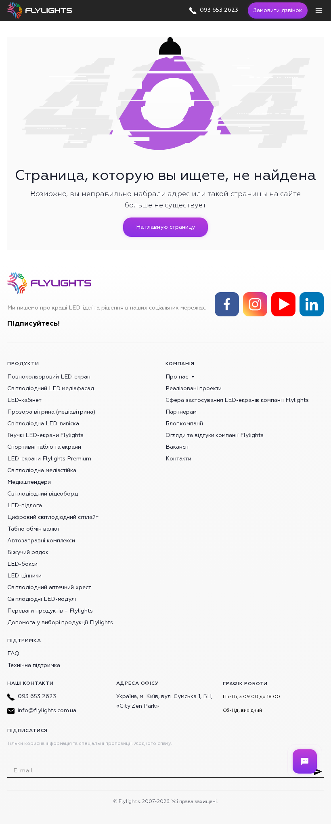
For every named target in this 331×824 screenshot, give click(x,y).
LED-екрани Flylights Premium (49, 458)
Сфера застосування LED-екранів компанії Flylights (237, 400)
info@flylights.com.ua (47, 710)
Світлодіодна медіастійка (41, 470)
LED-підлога (24, 505)
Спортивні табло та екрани (44, 446)
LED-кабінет (24, 400)
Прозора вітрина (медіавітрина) (51, 411)
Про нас (177, 376)
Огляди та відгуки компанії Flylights (215, 435)
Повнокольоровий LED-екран (48, 376)
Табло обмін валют (33, 528)
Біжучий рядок (27, 552)
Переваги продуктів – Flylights (50, 610)
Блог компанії (184, 423)
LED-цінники (24, 575)
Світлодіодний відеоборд (42, 493)
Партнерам (181, 411)
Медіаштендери (29, 482)
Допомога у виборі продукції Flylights (60, 622)
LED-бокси (22, 563)
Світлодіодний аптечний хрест (49, 587)
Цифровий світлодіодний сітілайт (52, 517)
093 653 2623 (37, 696)
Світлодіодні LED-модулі (41, 599)
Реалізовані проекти (194, 388)
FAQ (13, 653)
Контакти (178, 458)
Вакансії (177, 446)
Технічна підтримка (33, 665)
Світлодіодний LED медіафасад (50, 388)
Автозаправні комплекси (41, 540)
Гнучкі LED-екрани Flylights (45, 435)
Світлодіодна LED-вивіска (43, 423)
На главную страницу (165, 227)
